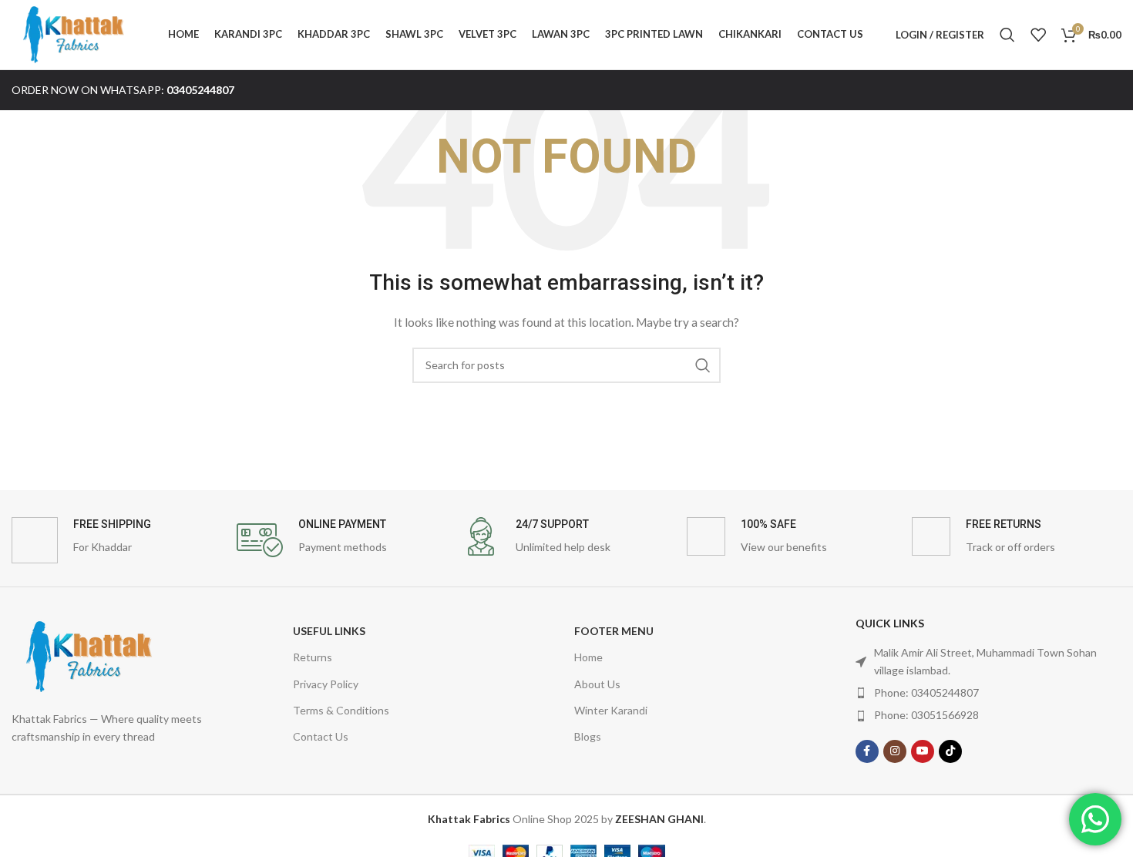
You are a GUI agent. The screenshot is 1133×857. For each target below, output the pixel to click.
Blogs (587, 736)
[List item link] (988, 692)
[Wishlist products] (1038, 34)
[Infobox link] (116, 540)
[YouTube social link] (922, 751)
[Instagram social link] (894, 751)
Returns (312, 657)
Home (588, 657)
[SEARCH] (703, 365)
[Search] (1007, 34)
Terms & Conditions (341, 710)
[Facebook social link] (867, 751)
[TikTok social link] (950, 751)
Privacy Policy (325, 684)
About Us (597, 684)
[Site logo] (73, 33)
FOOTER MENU (614, 630)
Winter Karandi (610, 710)
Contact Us (320, 736)
